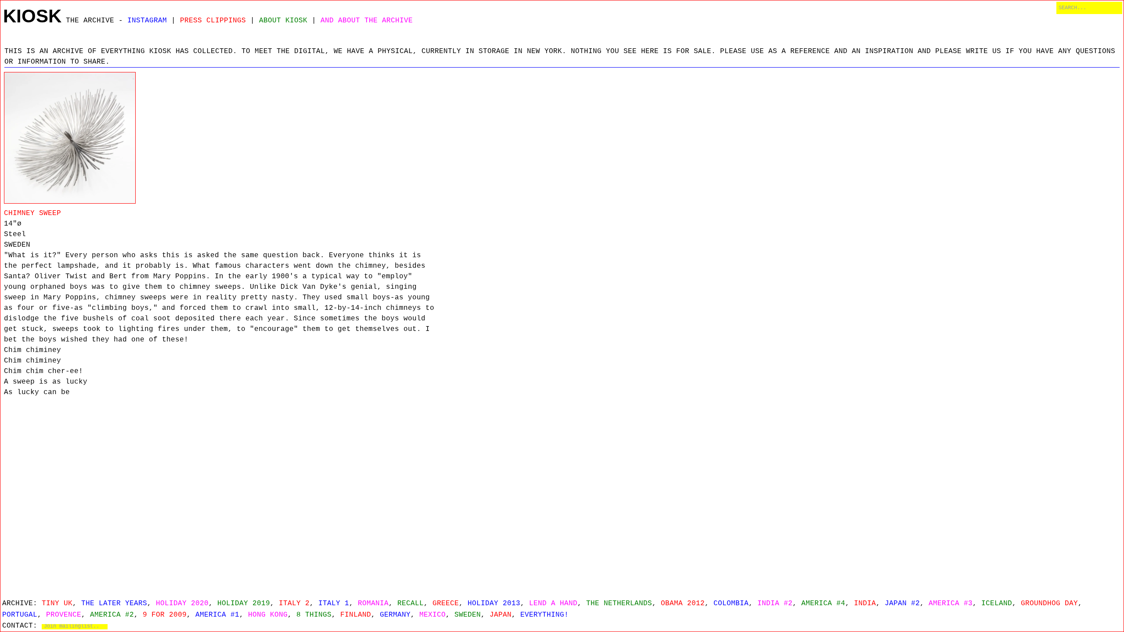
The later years (114, 603)
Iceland (996, 603)
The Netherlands (619, 603)
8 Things (313, 615)
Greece (445, 603)
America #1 (217, 615)
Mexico (432, 615)
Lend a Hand (553, 603)
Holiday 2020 (182, 603)
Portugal (19, 615)
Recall (410, 603)
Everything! (544, 615)
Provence (63, 615)
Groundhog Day (1049, 603)
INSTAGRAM (147, 21)
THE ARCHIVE (90, 21)
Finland (355, 615)
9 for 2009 (165, 615)
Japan (501, 615)
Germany (395, 615)
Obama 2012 (683, 603)
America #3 (951, 603)
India (865, 603)
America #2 (112, 615)
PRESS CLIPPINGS (213, 21)
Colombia (731, 603)
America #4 (823, 603)
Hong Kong (268, 615)
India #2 (775, 603)
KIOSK (32, 16)
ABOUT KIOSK (283, 21)
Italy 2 (294, 603)
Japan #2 (902, 603)
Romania (373, 603)
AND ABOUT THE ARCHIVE (367, 21)
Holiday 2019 (243, 603)
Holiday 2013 (494, 603)
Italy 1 (333, 603)
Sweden (467, 615)
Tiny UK (57, 603)
